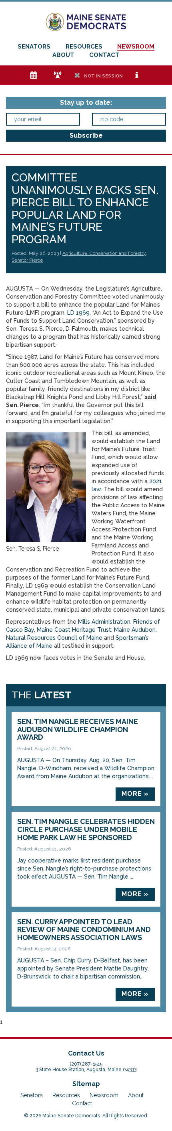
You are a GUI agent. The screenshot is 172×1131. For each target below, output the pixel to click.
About (63, 55)
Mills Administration (104, 621)
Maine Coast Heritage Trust (74, 630)
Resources (84, 46)
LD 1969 (78, 312)
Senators (34, 46)
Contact (104, 55)
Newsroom (135, 46)
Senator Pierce (27, 260)
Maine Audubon (135, 630)
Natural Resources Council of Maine (54, 638)
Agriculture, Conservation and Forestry (104, 253)
